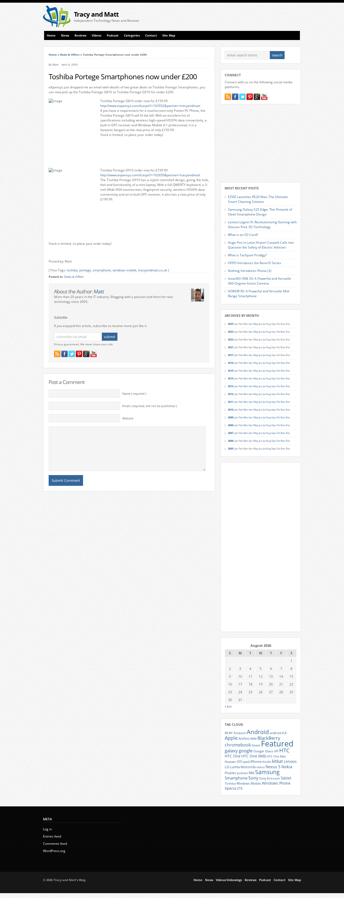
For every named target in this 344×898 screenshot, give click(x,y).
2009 (230, 417)
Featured (277, 743)
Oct (278, 331)
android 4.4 (278, 733)
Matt (55, 64)
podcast (242, 773)
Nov (283, 331)
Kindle (266, 762)
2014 (230, 378)
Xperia (230, 788)
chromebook (238, 745)
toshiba (72, 270)
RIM (251, 773)
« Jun (228, 706)
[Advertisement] (238, 16)
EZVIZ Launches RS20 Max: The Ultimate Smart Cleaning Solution (258, 199)
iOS (239, 761)
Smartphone (236, 778)
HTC (284, 750)
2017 (230, 355)
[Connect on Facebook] (64, 354)
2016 (230, 363)
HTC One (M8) (253, 756)
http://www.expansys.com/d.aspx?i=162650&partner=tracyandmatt (150, 175)
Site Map (168, 35)
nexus (260, 767)
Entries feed (52, 836)
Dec (288, 363)
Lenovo (290, 761)
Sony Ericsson (269, 778)
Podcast (113, 35)
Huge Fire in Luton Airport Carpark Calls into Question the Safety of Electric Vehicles (261, 245)
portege (85, 270)
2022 (230, 339)
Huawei (230, 761)
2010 (230, 409)
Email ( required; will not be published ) (149, 406)
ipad (246, 761)
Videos (96, 35)
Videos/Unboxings (229, 880)
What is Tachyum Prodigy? (247, 255)
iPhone (255, 761)
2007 (230, 433)
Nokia (286, 767)
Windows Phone (276, 783)
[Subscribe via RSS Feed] (57, 354)
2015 (230, 370)
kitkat (277, 761)
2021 (230, 347)
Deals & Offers (70, 54)
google (246, 751)
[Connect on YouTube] (93, 354)
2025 (230, 324)
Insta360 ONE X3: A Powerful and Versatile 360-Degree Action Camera (259, 281)
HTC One (233, 756)
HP (276, 751)
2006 (230, 441)
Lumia (235, 766)
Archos (243, 738)
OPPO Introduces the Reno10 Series (254, 263)
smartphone (102, 270)
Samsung (267, 772)
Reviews (80, 35)
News (65, 35)
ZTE (240, 788)
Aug (268, 331)
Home (51, 35)
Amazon (240, 733)
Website (127, 418)
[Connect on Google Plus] (86, 354)
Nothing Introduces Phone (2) (249, 270)
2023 (230, 331)
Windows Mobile (248, 783)
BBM (253, 739)
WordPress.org (54, 851)
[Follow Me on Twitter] (72, 354)
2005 (230, 448)
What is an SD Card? (243, 234)
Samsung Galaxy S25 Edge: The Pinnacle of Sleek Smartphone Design (260, 212)
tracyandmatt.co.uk (152, 270)
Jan (236, 355)
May (255, 324)
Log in (47, 829)
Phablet (230, 773)
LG (227, 766)
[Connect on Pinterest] (79, 354)
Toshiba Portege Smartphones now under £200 (123, 76)
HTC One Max (276, 756)
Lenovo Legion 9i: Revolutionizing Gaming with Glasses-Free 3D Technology (262, 224)
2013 (230, 386)
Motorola (248, 766)
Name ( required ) (134, 394)
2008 (230, 425)
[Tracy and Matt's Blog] (56, 26)
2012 (230, 394)
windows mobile (125, 270)
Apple (231, 737)
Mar (245, 355)
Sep (273, 363)
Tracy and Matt (96, 14)
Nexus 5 (273, 766)
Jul (264, 331)
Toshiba (230, 783)
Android (258, 732)
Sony (253, 778)
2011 (230, 402)
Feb (241, 355)
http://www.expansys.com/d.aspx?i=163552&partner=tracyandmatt (150, 105)
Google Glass (263, 751)
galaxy (231, 751)
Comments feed (55, 843)
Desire (256, 745)
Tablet (286, 778)
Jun (261, 324)
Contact (151, 35)
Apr (251, 331)
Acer (229, 732)
